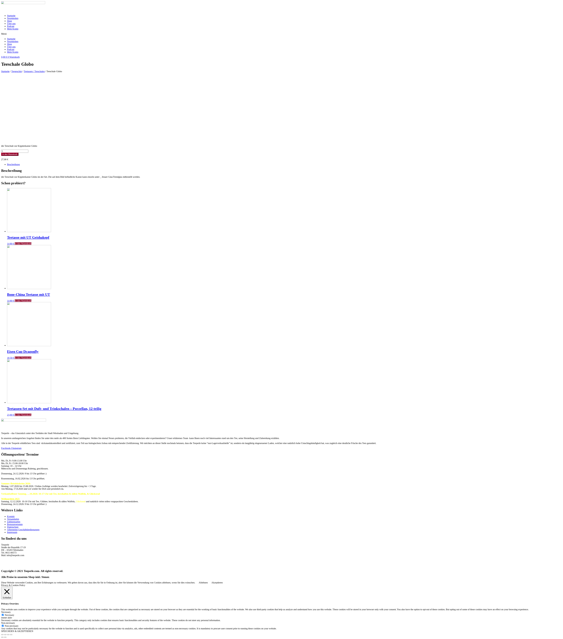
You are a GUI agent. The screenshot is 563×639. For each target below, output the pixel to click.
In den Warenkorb (9, 154)
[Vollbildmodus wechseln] (8, 634)
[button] (281, 34)
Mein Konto (12, 29)
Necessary (9, 615)
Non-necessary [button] (8, 623)
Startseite (11, 15)
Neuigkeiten (12, 18)
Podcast (10, 26)
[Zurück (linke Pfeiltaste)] (2, 637)
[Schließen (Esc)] (2, 634)
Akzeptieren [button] (217, 582)
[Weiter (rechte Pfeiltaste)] (5, 637)
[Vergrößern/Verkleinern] (11, 634)
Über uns (11, 23)
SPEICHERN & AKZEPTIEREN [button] (17, 631)
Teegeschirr (16, 71)
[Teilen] (5, 634)
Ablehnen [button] (203, 582)
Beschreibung (13, 164)
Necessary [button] (6, 612)
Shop (9, 21)
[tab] (284, 164)
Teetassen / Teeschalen (34, 71)
